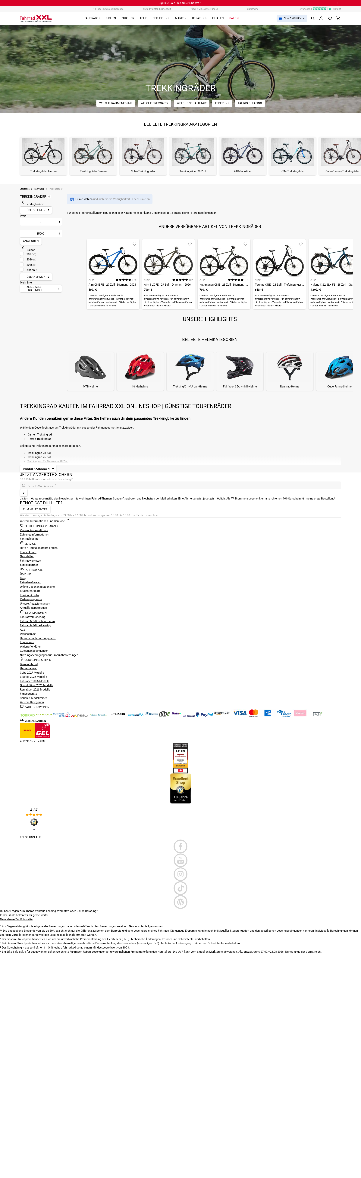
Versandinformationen (34, 530)
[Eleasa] (118, 716)
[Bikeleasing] (44, 716)
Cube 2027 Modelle (32, 672)
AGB (22, 629)
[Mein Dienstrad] (99, 716)
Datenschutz (28, 634)
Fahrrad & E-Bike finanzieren (37, 621)
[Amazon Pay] (222, 716)
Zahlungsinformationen (34, 534)
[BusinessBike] (62, 716)
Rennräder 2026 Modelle (35, 689)
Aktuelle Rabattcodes (33, 607)
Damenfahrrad (29, 664)
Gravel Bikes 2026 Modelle (36, 685)
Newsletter (27, 556)
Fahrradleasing (29, 538)
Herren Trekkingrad (39, 439)
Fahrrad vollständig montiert (156, 9)
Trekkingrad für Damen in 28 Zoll (47, 461)
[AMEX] (268, 716)
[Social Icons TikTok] (180, 888)
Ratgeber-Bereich (30, 582)
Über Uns (25, 574)
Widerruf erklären (30, 646)
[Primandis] (136, 716)
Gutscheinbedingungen (34, 650)
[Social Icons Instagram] (180, 874)
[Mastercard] (254, 716)
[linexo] (177, 716)
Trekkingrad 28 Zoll (39, 453)
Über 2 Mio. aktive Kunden (204, 9)
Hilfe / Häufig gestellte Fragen (39, 548)
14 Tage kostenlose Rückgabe (108, 9)
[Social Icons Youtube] (180, 860)
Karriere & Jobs (29, 595)
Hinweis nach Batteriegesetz (38, 638)
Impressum (27, 642)
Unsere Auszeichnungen (35, 603)
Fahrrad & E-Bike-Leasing (35, 625)
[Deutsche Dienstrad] (80, 716)
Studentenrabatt (30, 591)
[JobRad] (28, 716)
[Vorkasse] (317, 716)
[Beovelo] (165, 716)
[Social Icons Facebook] (180, 846)
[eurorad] (189, 716)
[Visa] (240, 716)
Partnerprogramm (31, 599)
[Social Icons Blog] (180, 902)
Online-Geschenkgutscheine (37, 586)
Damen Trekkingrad (39, 434)
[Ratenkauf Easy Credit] (300, 716)
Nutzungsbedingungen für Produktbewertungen (49, 655)
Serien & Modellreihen (33, 698)
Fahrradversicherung (32, 617)
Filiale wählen (84, 199)
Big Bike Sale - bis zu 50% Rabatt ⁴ (180, 3)
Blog (23, 578)
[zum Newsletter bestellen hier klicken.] (23, 492)
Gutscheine (252, 9)
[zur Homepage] (36, 18)
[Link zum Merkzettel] (330, 18)
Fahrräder (39, 189)
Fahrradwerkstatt (30, 560)
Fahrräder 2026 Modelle (34, 681)
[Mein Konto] (321, 18)
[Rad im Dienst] (152, 716)
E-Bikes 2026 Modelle (33, 677)
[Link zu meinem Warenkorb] (338, 18)
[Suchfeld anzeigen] (313, 18)
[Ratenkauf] (284, 716)
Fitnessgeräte (28, 693)
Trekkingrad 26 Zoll (39, 457)
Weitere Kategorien (32, 702)
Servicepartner (29, 564)
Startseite (25, 189)
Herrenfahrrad (28, 668)
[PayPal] (205, 716)
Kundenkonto (28, 552)
